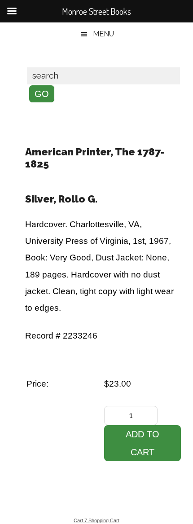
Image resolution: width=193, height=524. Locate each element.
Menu (103, 34)
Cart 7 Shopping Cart (96, 520)
